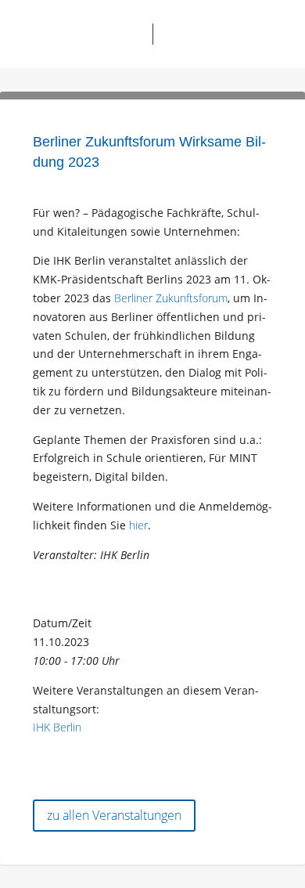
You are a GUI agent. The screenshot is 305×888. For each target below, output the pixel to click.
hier (138, 525)
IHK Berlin (57, 727)
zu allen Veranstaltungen (114, 815)
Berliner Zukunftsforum (171, 298)
